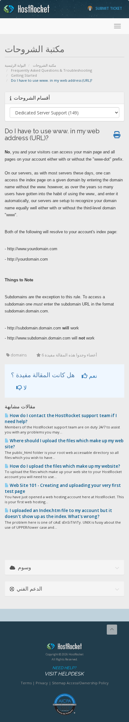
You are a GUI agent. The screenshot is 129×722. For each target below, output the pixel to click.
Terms (26, 683)
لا (24, 387)
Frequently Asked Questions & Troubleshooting (51, 70)
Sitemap (59, 683)
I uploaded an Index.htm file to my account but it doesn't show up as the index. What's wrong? (58, 513)
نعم (92, 375)
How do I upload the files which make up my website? (64, 466)
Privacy (42, 683)
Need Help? (64, 671)
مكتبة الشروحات (44, 65)
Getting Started (24, 75)
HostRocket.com (64, 647)
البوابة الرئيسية (15, 65)
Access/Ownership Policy (88, 683)
